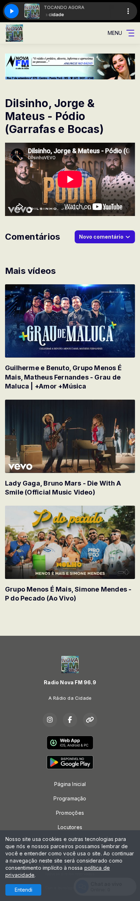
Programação (69, 798)
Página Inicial (70, 784)
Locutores (70, 827)
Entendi (23, 890)
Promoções (70, 813)
